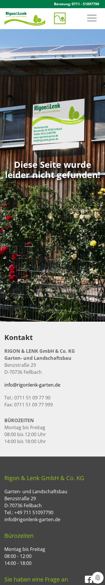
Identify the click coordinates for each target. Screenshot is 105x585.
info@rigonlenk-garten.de (32, 385)
